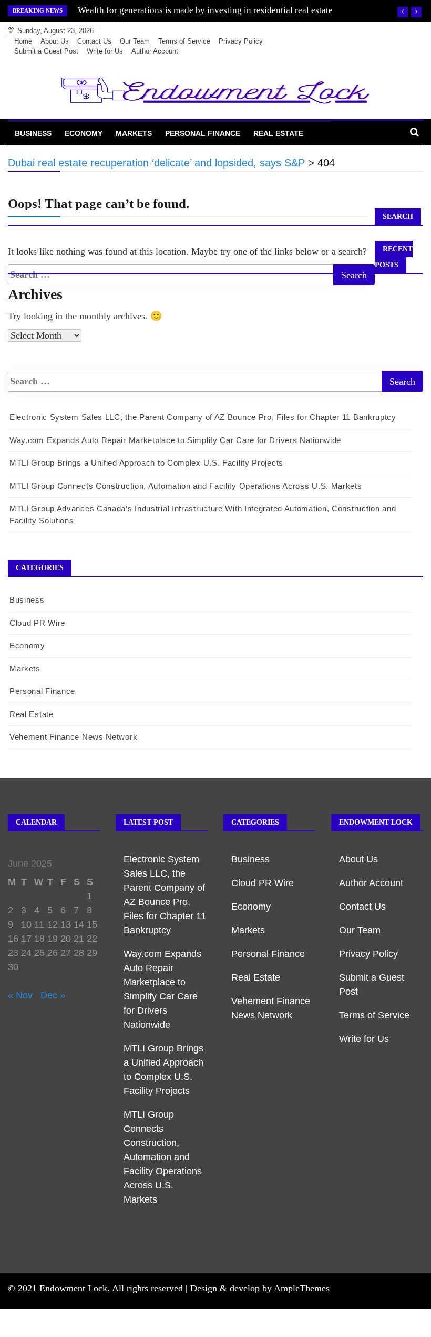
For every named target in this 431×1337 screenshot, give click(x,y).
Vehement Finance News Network (73, 736)
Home (23, 41)
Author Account (154, 51)
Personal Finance (202, 133)
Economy (83, 133)
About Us (54, 41)
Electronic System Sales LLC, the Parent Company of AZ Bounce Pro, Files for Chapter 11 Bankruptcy (202, 417)
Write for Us (105, 51)
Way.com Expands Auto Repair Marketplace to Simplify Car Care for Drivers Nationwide (175, 440)
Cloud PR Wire (37, 622)
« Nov (20, 995)
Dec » (52, 995)
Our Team (135, 41)
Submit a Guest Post (46, 51)
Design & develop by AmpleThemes (260, 1288)
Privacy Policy (241, 41)
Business (33, 133)
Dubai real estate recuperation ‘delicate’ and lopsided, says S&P (197, 10)
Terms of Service (184, 41)
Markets (134, 133)
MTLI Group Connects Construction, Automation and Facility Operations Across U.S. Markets (185, 485)
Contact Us (94, 41)
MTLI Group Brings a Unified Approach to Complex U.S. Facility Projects (146, 462)
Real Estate (278, 133)
